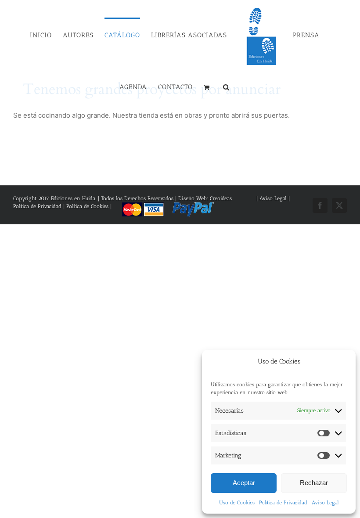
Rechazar (314, 482)
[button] (226, 86)
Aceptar (244, 482)
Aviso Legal (325, 503)
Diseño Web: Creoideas (205, 198)
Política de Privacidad (283, 503)
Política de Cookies (87, 206)
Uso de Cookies (237, 503)
